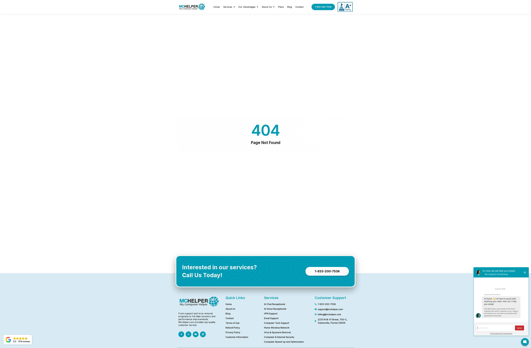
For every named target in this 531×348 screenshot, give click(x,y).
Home (216, 7)
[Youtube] (196, 334)
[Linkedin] (203, 334)
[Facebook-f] (181, 334)
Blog (289, 7)
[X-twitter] (188, 334)
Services (227, 7)
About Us (267, 7)
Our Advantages (246, 7)
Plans (281, 7)
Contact (299, 7)
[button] (17, 340)
